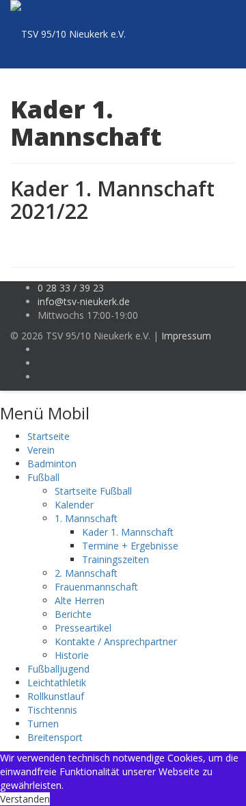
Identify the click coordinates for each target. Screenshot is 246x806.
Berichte (73, 614)
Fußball (43, 477)
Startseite (48, 436)
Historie (72, 655)
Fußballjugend (58, 668)
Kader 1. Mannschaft (128, 531)
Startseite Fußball (93, 490)
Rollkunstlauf (55, 696)
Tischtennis (52, 709)
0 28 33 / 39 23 (71, 287)
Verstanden (25, 798)
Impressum (186, 335)
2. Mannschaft (86, 573)
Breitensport (55, 737)
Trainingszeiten (115, 559)
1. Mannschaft (86, 518)
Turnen (43, 723)
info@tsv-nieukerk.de (84, 301)
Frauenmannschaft (96, 586)
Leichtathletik (56, 682)
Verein (41, 449)
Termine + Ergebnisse (130, 545)
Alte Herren (80, 600)
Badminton (52, 463)
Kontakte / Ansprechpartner (116, 641)
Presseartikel (83, 627)
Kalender (74, 504)
